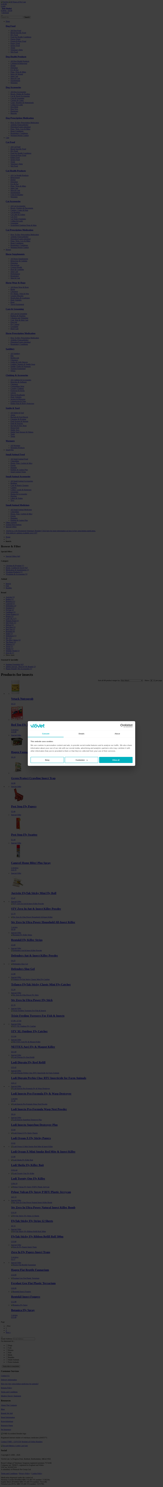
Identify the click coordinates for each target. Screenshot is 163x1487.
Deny (47, 760)
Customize (80, 760)
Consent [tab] (45, 734)
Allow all (115, 760)
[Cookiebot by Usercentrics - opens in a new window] (122, 726)
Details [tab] (81, 734)
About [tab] (117, 734)
